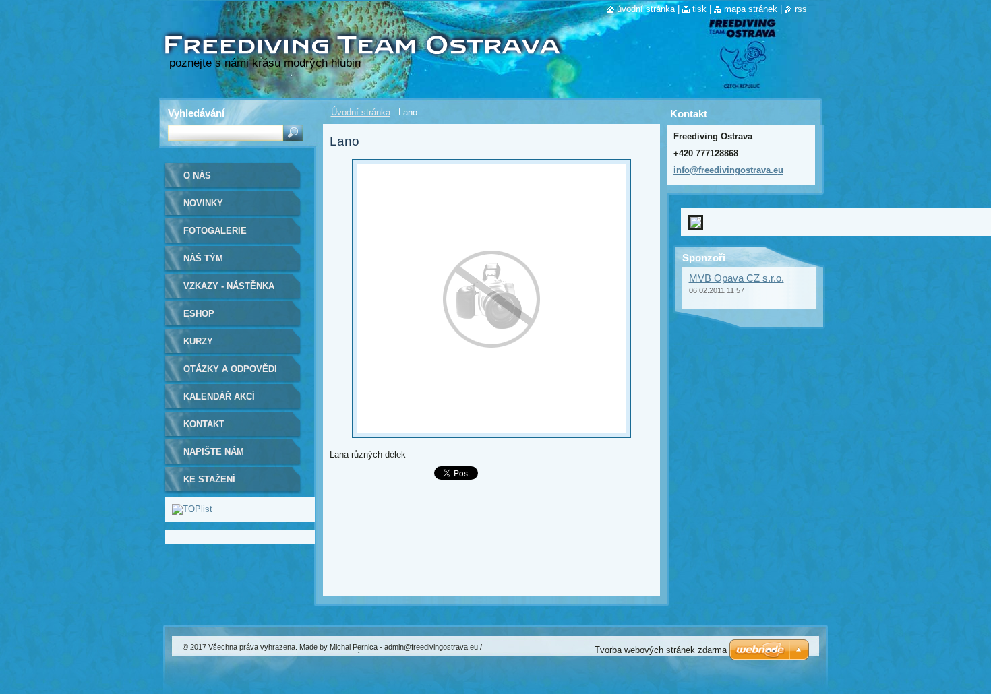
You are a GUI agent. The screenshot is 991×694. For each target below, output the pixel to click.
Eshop (198, 314)
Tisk (699, 9)
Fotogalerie (215, 231)
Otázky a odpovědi (230, 369)
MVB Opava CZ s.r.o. (736, 267)
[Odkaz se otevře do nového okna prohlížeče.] (491, 442)
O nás (197, 175)
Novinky (203, 203)
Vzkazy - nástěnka (228, 286)
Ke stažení (209, 479)
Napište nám (213, 452)
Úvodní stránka (360, 112)
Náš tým (203, 258)
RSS (801, 9)
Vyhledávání (196, 113)
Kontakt (203, 424)
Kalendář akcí (219, 396)
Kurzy (198, 341)
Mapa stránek (750, 9)
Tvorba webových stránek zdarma (661, 650)
